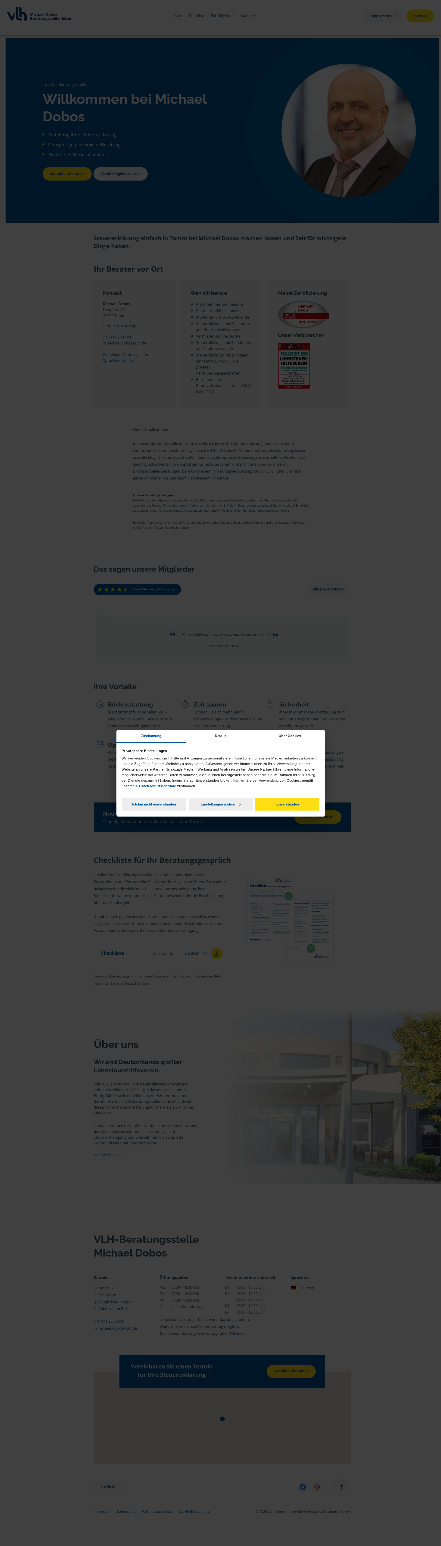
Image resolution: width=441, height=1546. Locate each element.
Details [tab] (220, 736)
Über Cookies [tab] (290, 736)
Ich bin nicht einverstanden (154, 804)
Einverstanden (287, 804)
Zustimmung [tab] (151, 736)
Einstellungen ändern (218, 804)
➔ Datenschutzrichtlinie (155, 786)
